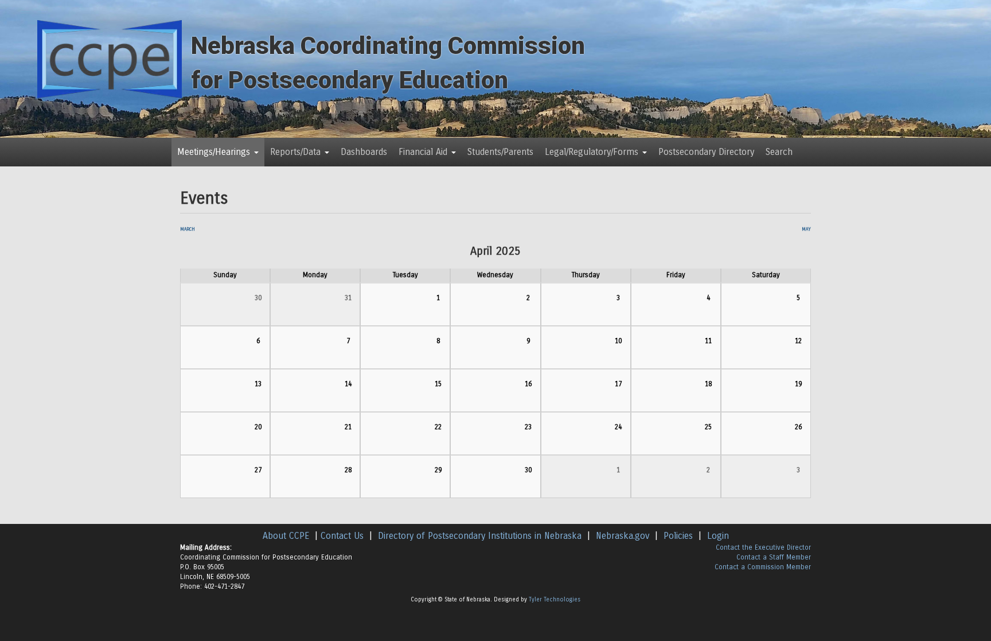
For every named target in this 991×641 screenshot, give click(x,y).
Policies (678, 535)
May (806, 229)
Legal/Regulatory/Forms (593, 151)
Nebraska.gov (622, 535)
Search (779, 151)
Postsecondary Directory (706, 151)
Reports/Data (296, 151)
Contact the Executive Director (763, 547)
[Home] (109, 58)
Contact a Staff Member (773, 557)
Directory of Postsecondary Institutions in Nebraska (480, 535)
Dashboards (364, 151)
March (187, 229)
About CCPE (286, 535)
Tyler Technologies (554, 599)
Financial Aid (424, 151)
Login (718, 535)
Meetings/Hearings (215, 151)
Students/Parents (500, 151)
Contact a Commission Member (763, 567)
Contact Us (342, 535)
